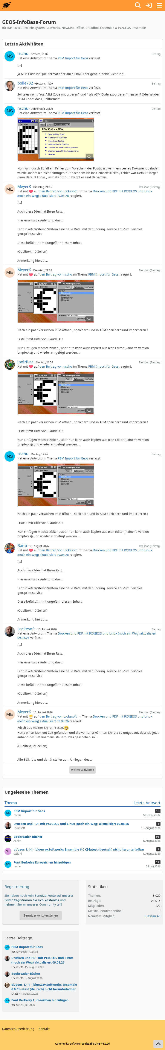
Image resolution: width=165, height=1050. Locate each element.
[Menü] (159, 5)
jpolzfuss (25, 361)
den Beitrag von (58, 191)
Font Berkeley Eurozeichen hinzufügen (40, 1000)
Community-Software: (82, 1043)
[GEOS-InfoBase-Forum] (6, 5)
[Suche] (138, 5)
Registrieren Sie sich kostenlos (36, 900)
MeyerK (24, 186)
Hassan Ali (152, 916)
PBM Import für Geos (73, 58)
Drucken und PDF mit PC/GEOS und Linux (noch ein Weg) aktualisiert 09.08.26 (42, 960)
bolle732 (25, 83)
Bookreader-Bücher (25, 974)
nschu (22, 53)
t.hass (14, 993)
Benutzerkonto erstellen (40, 915)
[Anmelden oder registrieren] (148, 5)
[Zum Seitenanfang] (158, 1044)
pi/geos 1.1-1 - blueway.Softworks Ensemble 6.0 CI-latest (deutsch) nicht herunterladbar (44, 987)
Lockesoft (26, 628)
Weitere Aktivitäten (82, 770)
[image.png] (55, 139)
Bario (22, 545)
